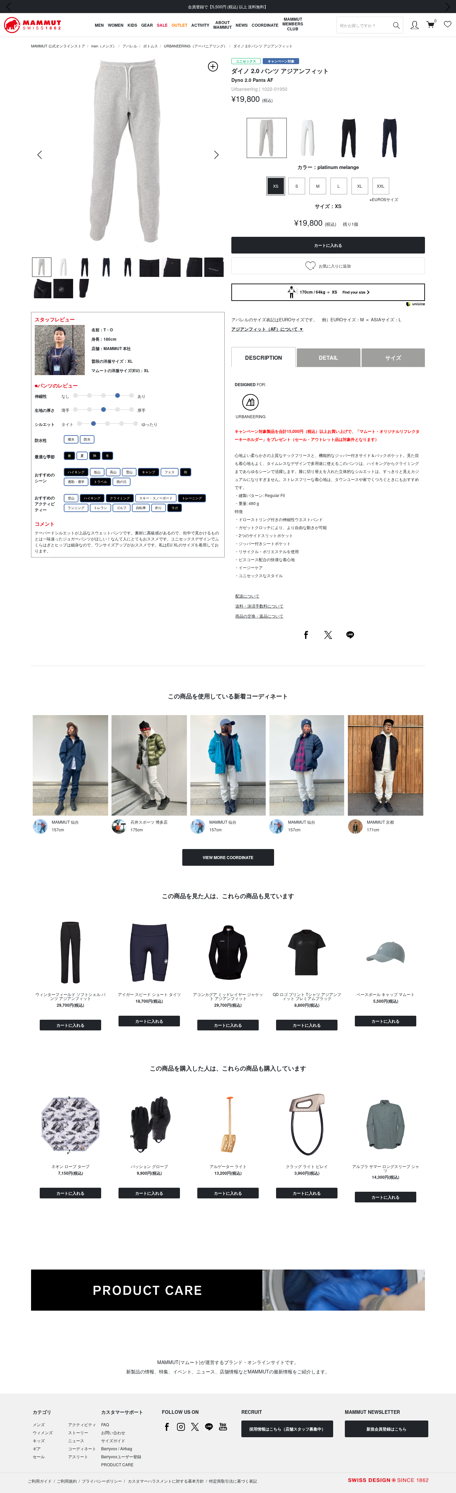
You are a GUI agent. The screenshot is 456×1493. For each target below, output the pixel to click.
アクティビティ (82, 1424)
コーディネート (82, 1448)
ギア (37, 1448)
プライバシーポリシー (102, 1481)
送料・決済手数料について (259, 606)
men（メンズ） (104, 45)
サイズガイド (113, 1440)
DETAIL (328, 357)
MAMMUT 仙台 (65, 822)
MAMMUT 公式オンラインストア (58, 45)
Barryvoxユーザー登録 (121, 1456)
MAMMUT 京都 (380, 822)
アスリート (78, 1456)
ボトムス (150, 45)
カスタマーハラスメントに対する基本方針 (165, 1481)
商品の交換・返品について (259, 616)
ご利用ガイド (40, 1481)
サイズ (393, 357)
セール (39, 1456)
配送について (247, 596)
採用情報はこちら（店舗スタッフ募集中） (287, 1429)
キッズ (39, 1440)
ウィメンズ (43, 1432)
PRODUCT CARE (117, 1464)
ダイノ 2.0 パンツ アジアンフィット (263, 45)
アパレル (130, 45)
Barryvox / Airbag (116, 1448)
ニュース (76, 1440)
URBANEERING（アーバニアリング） (195, 45)
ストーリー (78, 1432)
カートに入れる (70, 1025)
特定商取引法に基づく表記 (233, 1481)
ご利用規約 (67, 1481)
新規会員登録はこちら (387, 1429)
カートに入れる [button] (328, 245)
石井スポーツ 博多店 (149, 822)
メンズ (39, 1424)
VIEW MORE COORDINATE (228, 857)
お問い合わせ (113, 1432)
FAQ (105, 1424)
